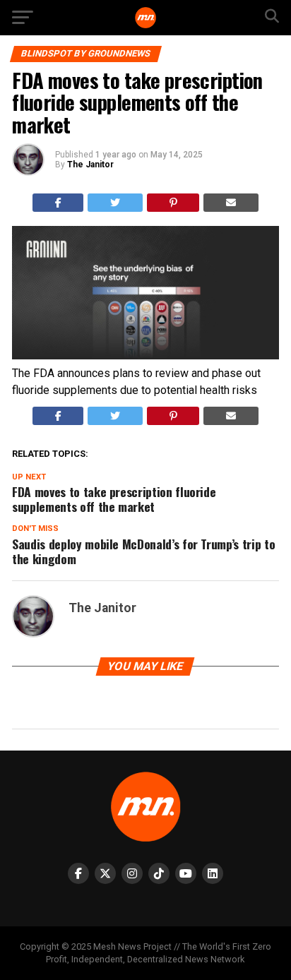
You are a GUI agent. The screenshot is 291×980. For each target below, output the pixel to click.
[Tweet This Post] (115, 202)
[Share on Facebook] (58, 202)
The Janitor (90, 164)
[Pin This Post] (173, 202)
